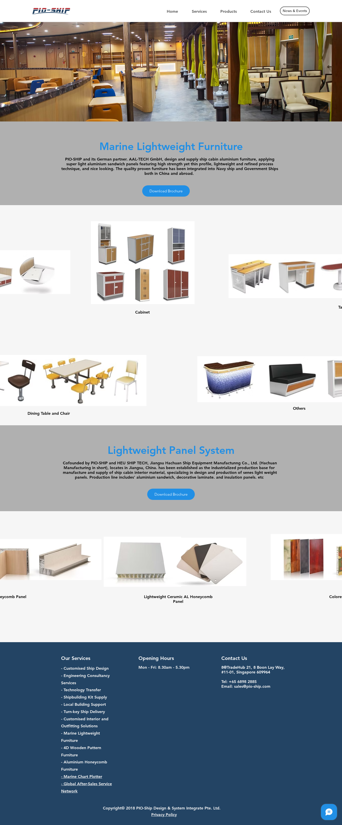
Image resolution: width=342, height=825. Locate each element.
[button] (199, 11)
